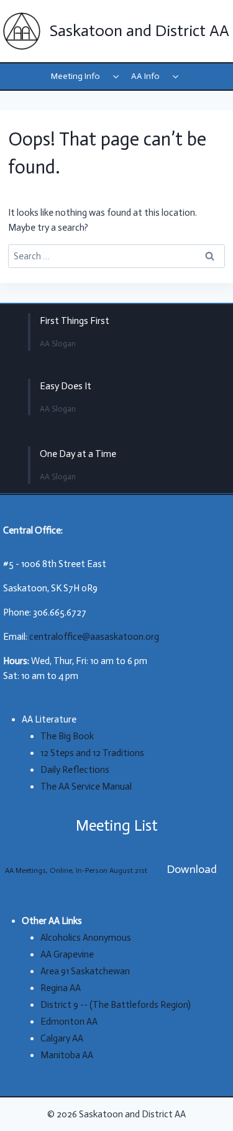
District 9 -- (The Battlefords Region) (115, 1004)
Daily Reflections (74, 769)
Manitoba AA (66, 1055)
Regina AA (60, 988)
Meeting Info (75, 76)
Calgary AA (61, 1038)
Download (192, 869)
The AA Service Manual (86, 786)
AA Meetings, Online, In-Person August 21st (76, 870)
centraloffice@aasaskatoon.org (94, 636)
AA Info (145, 76)
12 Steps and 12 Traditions (92, 753)
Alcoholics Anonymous (85, 937)
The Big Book (67, 736)
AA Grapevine (67, 954)
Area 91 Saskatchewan (85, 971)
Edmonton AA (69, 1021)
